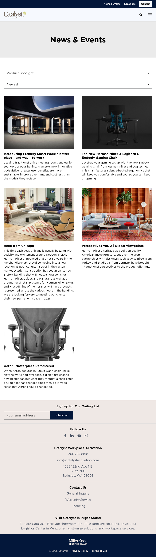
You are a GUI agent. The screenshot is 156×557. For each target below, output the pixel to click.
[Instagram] (86, 435)
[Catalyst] (15, 14)
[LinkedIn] (72, 435)
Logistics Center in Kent (39, 528)
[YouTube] (79, 435)
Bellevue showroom (61, 524)
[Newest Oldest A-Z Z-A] (78, 84)
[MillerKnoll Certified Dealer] (78, 542)
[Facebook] (65, 435)
